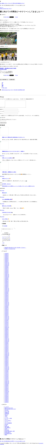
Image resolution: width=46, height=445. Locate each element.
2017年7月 (6, 372)
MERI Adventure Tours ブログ (7, 89)
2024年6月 (6, 281)
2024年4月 (6, 283)
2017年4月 (6, 376)
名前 (1, 109)
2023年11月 (6, 289)
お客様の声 (6, 412)
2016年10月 (6, 383)
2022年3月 (6, 313)
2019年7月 (6, 344)
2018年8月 (6, 357)
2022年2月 (6, 314)
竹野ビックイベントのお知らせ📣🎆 (8, 157)
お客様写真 (6, 413)
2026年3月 (6, 259)
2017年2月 (6, 378)
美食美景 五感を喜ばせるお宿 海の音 (8, 68)
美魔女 (5, 434)
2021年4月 (6, 324)
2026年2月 (6, 260)
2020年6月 (6, 331)
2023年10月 (6, 290)
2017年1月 (6, 379)
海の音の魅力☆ (7, 432)
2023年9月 (6, 292)
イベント (6, 417)
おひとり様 (6, 411)
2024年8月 (6, 279)
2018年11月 (6, 354)
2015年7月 (6, 395)
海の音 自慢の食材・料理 (9, 431)
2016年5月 (6, 389)
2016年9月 (6, 384)
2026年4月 (6, 258)
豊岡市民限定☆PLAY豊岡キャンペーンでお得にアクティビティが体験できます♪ (18, 186)
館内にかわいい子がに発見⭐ (7, 205)
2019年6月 (6, 345)
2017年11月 (6, 368)
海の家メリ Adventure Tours (9, 248)
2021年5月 (6, 323)
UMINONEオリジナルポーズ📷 (7, 212)
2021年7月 (6, 321)
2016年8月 (6, 385)
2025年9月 (6, 266)
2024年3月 (6, 285)
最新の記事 (12, 79)
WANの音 (6, 410)
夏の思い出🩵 (4, 192)
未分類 (5, 428)
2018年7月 (6, 358)
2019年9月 (6, 342)
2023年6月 (6, 295)
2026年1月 (6, 261)
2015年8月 (6, 393)
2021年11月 (6, 317)
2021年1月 (6, 326)
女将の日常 (6, 426)
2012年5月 (6, 402)
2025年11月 (6, 264)
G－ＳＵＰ (6, 406)
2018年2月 (6, 364)
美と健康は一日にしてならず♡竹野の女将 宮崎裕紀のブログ (12, 3)
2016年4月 (6, 390)
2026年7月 (6, 254)
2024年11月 (6, 275)
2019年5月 (6, 347)
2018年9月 (6, 356)
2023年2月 (6, 300)
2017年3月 (6, 377)
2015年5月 (6, 397)
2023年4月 (6, 297)
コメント (2, 107)
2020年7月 (6, 330)
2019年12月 (6, 338)
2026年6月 (6, 255)
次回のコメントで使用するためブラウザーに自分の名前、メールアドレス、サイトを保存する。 (20, 115)
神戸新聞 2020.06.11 (6, 183)
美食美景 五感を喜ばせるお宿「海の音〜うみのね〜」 (15, 247)
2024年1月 (6, 287)
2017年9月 (6, 370)
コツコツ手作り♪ (7, 420)
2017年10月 (6, 369)
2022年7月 (6, 308)
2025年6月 (6, 269)
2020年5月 (6, 333)
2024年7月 (6, 280)
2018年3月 (6, 363)
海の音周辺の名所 (21, 89)
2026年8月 (6, 253)
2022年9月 (6, 306)
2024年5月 (6, 282)
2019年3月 (6, 349)
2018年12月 (6, 352)
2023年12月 (6, 288)
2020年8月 (6, 329)
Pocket (16, 75)
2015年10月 (6, 391)
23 (9, 239)
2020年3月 (6, 335)
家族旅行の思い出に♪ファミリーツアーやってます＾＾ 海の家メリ (13, 151)
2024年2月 (6, 286)
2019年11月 (6, 340)
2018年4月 (6, 362)
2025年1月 (6, 273)
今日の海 (15, 89)
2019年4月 (6, 348)
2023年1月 (6, 301)
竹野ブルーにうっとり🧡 (6, 178)
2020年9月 (6, 328)
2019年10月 (6, 341)
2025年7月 (6, 268)
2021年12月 (6, 316)
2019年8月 (6, 343)
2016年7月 (6, 386)
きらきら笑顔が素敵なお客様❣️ (7, 199)
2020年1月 (6, 337)
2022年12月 (6, 302)
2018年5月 (6, 361)
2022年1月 (6, 315)
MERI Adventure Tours (8, 407)
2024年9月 (6, 278)
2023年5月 (6, 296)
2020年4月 (6, 334)
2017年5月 (6, 375)
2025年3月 (6, 272)
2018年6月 (6, 359)
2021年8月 (6, 320)
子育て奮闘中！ (7, 427)
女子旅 (5, 425)
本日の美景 (6, 430)
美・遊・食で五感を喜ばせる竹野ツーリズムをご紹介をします (12, 441)
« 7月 (3, 242)
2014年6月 (6, 400)
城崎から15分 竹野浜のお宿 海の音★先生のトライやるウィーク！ (13, 137)
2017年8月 (6, 371)
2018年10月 (6, 355)
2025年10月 (6, 265)
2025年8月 (6, 267)
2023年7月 (6, 294)
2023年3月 (6, 299)
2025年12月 (6, 262)
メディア (6, 421)
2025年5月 (6, 271)
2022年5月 (6, 310)
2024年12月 (6, 274)
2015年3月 (6, 398)
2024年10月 (6, 276)
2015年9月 (6, 392)
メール (2, 111)
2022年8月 (6, 307)
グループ (6, 419)
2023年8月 (6, 293)
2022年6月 (6, 309)
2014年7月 (6, 399)
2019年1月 (6, 351)
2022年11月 (6, 303)
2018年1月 (6, 365)
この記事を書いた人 (5, 79)
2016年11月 (6, 382)
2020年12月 (6, 327)
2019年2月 (6, 350)
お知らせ (6, 414)
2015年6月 (6, 396)
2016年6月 (6, 388)
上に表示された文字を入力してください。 (8, 119)
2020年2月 (6, 336)
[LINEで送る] (6, 75)
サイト (1, 113)
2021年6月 (6, 322)
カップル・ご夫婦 (8, 418)
